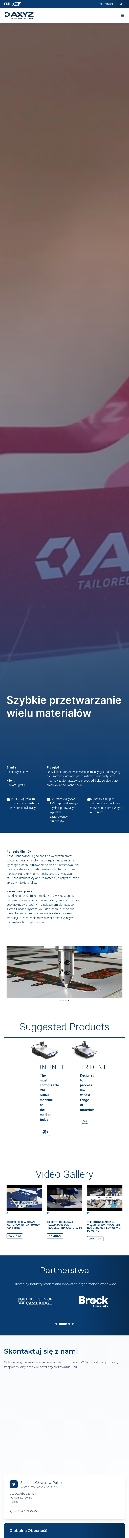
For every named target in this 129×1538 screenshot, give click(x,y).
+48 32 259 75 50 (25, 1511)
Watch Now (14, 1236)
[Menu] (122, 15)
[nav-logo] (19, 15)
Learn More (45, 1132)
